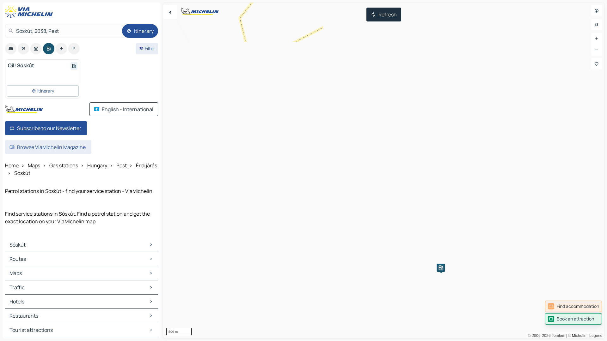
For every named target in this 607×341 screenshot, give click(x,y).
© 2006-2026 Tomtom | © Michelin (557, 335)
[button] (441, 268)
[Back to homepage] (30, 12)
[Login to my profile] (596, 10)
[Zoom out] (596, 50)
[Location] (596, 63)
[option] (10, 48)
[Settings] (596, 24)
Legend (596, 335)
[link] (573, 306)
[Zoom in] (596, 38)
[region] (383, 170)
